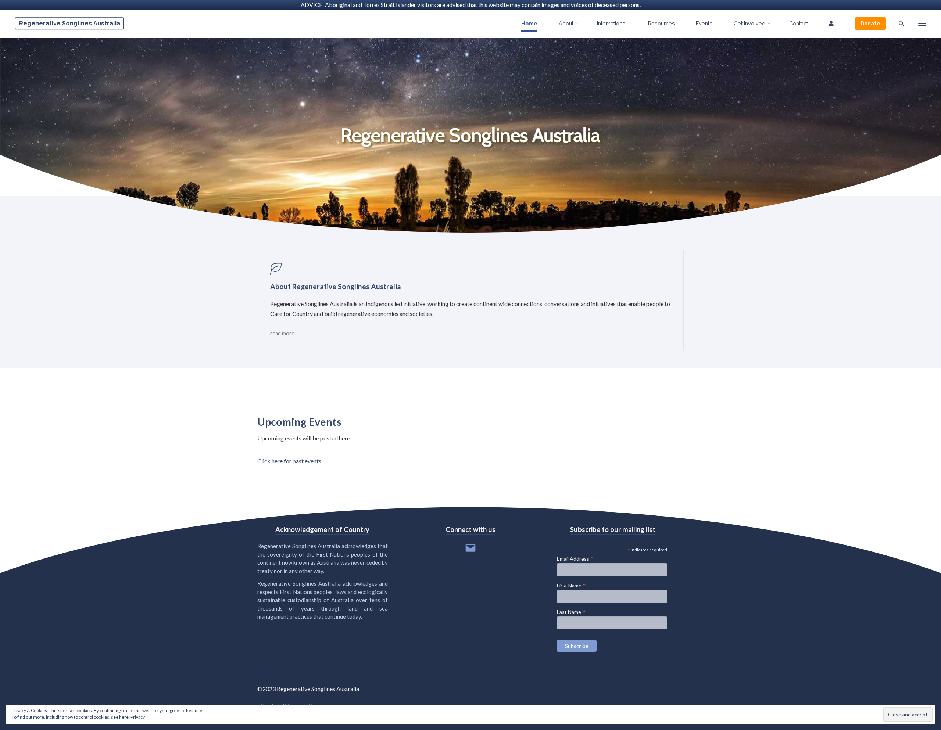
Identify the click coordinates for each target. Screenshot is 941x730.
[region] (470, 135)
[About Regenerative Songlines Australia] (470, 269)
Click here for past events (289, 460)
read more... (284, 334)
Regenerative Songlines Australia (69, 23)
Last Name (571, 611)
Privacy (137, 717)
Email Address (575, 558)
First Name (571, 585)
